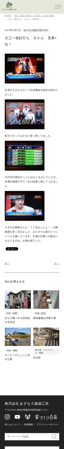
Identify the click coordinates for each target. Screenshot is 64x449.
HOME (8, 16)
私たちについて (12, 424)
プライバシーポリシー (48, 424)
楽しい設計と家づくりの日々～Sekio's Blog (34, 16)
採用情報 (28, 424)
